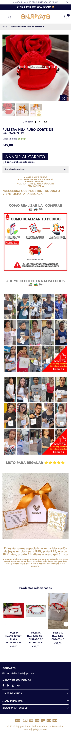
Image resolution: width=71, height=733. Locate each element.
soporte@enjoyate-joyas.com (20, 673)
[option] (35, 68)
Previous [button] (4, 68)
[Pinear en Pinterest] (40, 122)
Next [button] (66, 68)
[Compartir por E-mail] (46, 122)
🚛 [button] (30, 208)
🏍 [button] (41, 208)
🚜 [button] (36, 208)
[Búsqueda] (10, 16)
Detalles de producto (15, 169)
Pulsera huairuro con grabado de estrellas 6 (35, 637)
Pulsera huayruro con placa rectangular (13, 637)
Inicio (4, 26)
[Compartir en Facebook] (35, 122)
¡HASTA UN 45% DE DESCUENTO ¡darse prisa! (35, 2)
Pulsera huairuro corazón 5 (58, 636)
